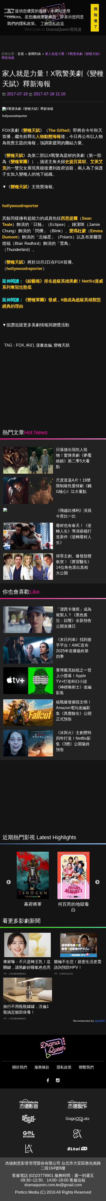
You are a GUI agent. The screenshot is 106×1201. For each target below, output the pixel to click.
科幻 (30, 345)
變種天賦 (31, 130)
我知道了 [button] (95, 18)
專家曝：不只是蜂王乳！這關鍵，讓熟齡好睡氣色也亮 (27, 964)
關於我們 (19, 1067)
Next (97, 882)
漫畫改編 (44, 345)
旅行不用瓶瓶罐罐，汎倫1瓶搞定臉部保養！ (26, 1009)
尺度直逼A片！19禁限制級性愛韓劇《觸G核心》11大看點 (73, 486)
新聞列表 (34, 54)
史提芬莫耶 (75, 161)
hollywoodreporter (14, 116)
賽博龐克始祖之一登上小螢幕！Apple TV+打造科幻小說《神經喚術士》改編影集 (73, 681)
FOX (20, 345)
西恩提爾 (69, 218)
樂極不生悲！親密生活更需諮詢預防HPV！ (77, 964)
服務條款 (42, 1067)
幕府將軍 (33, 904)
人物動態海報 (48, 136)
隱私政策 (64, 1067)
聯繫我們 (86, 1067)
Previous (8, 882)
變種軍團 (19, 161)
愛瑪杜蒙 (77, 231)
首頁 (21, 54)
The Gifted (58, 130)
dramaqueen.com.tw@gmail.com (53, 1185)
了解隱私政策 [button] (52, 23)
